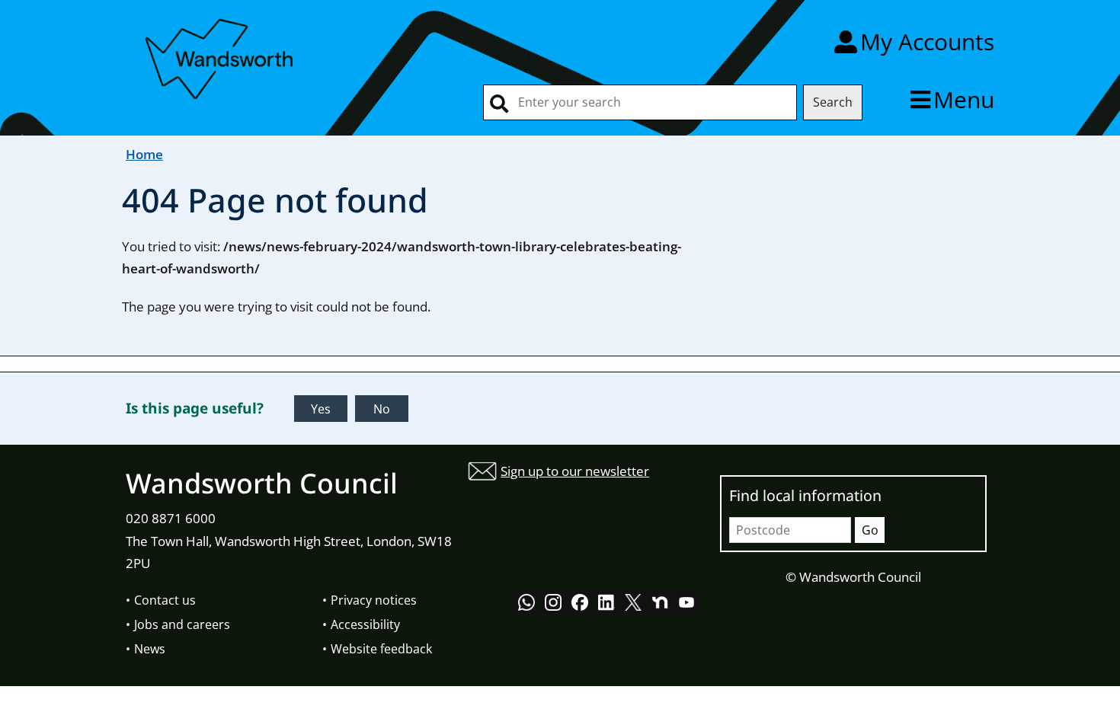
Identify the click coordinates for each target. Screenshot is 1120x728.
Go (870, 530)
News (149, 648)
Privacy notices (374, 600)
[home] (221, 56)
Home (144, 154)
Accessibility (365, 624)
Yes (321, 409)
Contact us (165, 600)
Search (833, 102)
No (381, 409)
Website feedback (381, 648)
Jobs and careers (182, 624)
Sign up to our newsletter (575, 471)
